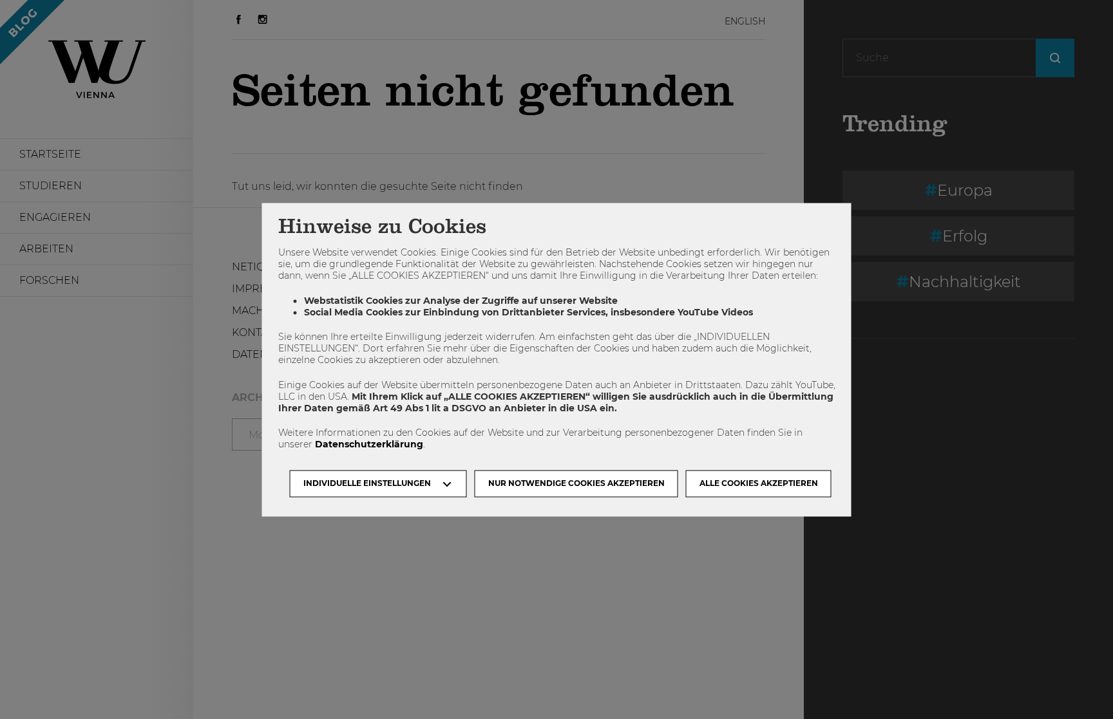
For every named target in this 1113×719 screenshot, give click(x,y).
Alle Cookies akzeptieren (758, 483)
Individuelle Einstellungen (367, 483)
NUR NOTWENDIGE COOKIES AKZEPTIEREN (576, 483)
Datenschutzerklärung (369, 445)
